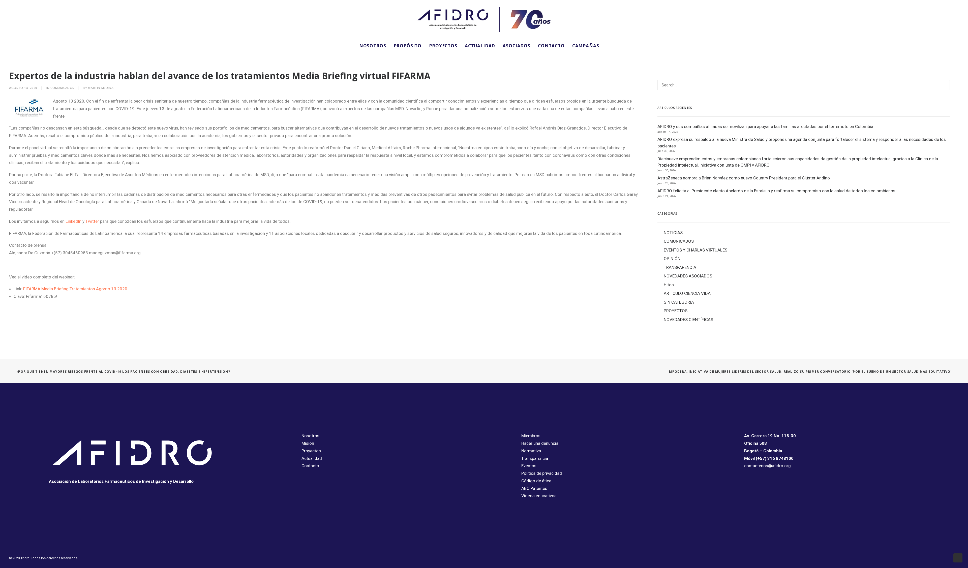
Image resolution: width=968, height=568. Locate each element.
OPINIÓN (672, 258)
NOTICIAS (673, 232)
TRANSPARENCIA (680, 267)
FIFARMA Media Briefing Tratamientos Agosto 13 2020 (75, 288)
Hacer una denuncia (539, 443)
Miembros (530, 435)
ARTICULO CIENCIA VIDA (687, 293)
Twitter (92, 221)
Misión (307, 443)
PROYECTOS (443, 46)
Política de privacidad (541, 473)
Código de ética (536, 480)
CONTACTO (551, 46)
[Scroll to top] (957, 557)
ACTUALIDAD (480, 46)
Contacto (310, 465)
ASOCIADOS (516, 46)
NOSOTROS (372, 46)
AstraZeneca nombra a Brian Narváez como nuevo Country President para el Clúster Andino (743, 177)
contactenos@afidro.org (767, 465)
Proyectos (311, 450)
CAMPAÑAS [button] (585, 46)
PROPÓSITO (408, 46)
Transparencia (534, 458)
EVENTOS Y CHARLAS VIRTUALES (695, 250)
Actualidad (311, 458)
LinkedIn (73, 221)
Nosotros (310, 435)
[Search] (803, 85)
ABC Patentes (534, 488)
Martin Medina (100, 88)
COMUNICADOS (62, 88)
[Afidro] (484, 19)
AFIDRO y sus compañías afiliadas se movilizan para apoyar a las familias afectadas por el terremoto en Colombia (765, 126)
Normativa (531, 450)
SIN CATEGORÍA (679, 302)
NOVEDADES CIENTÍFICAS (688, 319)
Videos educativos (539, 495)
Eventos (528, 465)
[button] (610, 45)
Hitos (669, 284)
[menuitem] (372, 45)
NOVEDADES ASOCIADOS (688, 275)
